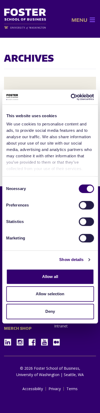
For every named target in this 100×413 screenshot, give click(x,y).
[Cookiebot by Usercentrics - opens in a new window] (71, 97)
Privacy (55, 389)
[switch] (86, 205)
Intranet (61, 325)
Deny (50, 311)
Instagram (21, 340)
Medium (56, 342)
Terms (72, 389)
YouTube (46, 340)
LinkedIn (9, 340)
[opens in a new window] (25, 27)
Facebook (34, 340)
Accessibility (32, 389)
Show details (71, 259)
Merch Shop (17, 328)
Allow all (50, 276)
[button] (79, 20)
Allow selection (50, 294)
